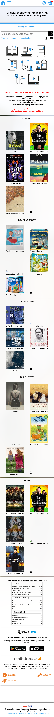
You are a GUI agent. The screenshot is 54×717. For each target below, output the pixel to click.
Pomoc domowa (17, 623)
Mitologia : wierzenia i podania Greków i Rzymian (26, 586)
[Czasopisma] (12, 71)
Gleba (14, 606)
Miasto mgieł (15, 615)
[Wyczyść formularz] (46, 38)
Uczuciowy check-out (18, 619)
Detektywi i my (16, 621)
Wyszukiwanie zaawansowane (13, 38)
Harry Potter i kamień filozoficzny (21, 592)
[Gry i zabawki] (27, 71)
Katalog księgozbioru (27, 27)
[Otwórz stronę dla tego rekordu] (16, 140)
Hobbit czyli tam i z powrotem (20, 588)
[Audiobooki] (27, 57)
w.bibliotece (12, 666)
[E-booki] (41, 57)
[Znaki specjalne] (51, 38)
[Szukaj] (50, 33)
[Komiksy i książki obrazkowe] (41, 71)
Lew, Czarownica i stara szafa (20, 594)
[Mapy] (19, 85)
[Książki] (12, 57)
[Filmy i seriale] (34, 85)
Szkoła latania (16, 590)
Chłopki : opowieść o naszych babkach (23, 600)
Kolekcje (28, 38)
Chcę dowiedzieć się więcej (15, 713)
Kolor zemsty (16, 609)
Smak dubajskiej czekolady (20, 617)
